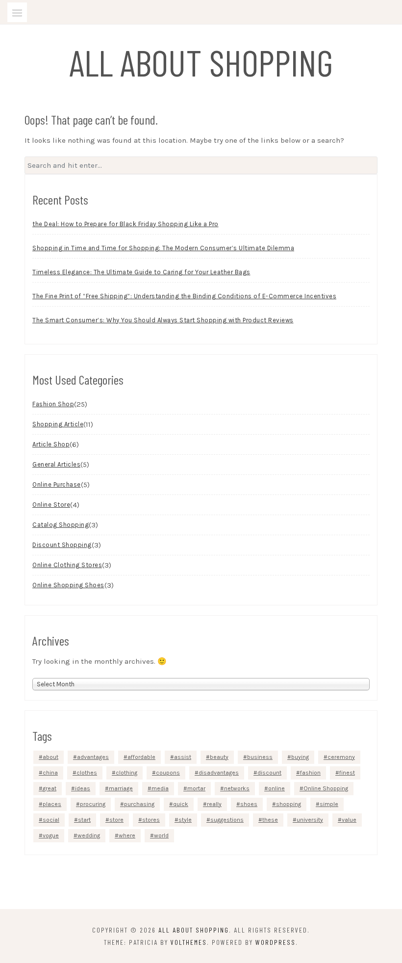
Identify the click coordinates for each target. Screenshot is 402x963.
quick (180, 804)
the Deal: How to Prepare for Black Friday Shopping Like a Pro (125, 224)
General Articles (56, 464)
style (185, 819)
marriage (121, 788)
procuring (92, 804)
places (52, 804)
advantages (93, 757)
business (260, 757)
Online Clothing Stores (67, 565)
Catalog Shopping (60, 524)
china (50, 772)
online (276, 788)
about (50, 757)
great (49, 788)
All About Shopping (201, 62)
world (161, 835)
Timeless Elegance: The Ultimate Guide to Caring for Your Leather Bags (141, 272)
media (160, 788)
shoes (248, 804)
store (116, 819)
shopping (288, 804)
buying (300, 757)
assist (182, 757)
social (51, 819)
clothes (86, 772)
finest (347, 772)
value (349, 819)
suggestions (227, 819)
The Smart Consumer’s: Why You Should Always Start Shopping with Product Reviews (163, 320)
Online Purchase (56, 484)
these (270, 819)
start (84, 819)
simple (329, 804)
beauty (219, 757)
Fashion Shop (53, 404)
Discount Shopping (62, 544)
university (310, 819)
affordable (141, 757)
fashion (310, 772)
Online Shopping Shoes (68, 585)
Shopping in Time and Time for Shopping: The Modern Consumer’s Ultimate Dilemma (163, 248)
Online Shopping (325, 788)
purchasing (139, 804)
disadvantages (219, 772)
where (127, 835)
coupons (168, 772)
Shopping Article (57, 424)
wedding (88, 835)
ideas (82, 788)
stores (151, 819)
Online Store (51, 504)
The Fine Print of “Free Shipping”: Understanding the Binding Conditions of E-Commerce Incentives (184, 296)
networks (237, 788)
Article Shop (51, 444)
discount (269, 772)
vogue (51, 835)
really (214, 804)
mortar (196, 788)
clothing (126, 772)
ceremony (341, 757)
